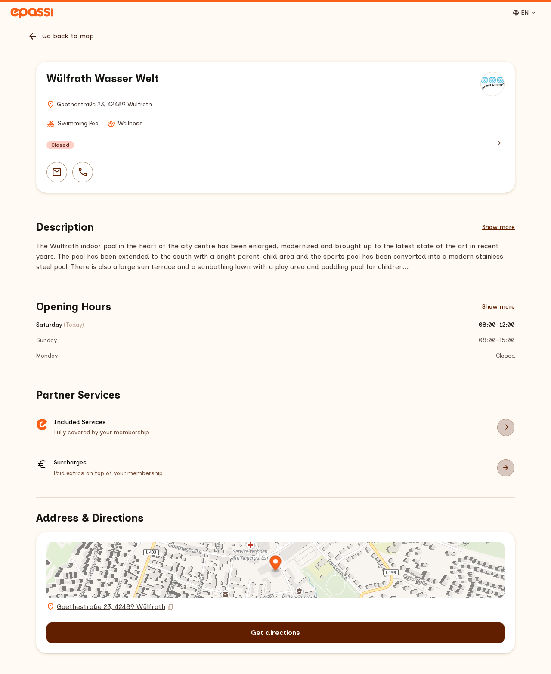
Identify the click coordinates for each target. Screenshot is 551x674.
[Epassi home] (31, 13)
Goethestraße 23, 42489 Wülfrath (104, 104)
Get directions (275, 632)
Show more (498, 227)
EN (524, 13)
